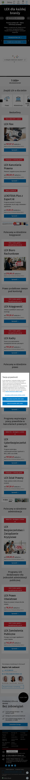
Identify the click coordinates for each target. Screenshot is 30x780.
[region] (15, 390)
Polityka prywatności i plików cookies (13, 391)
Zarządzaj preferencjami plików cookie (15, 395)
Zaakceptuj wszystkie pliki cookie (15, 399)
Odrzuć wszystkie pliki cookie (15, 403)
